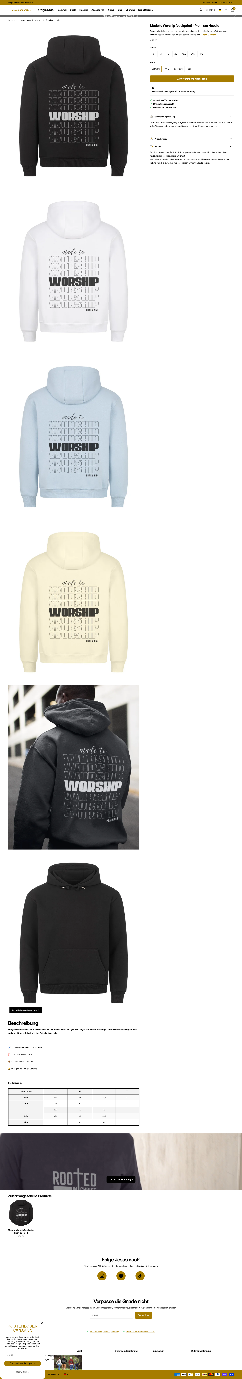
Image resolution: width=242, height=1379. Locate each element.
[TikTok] (140, 1275)
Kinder (111, 9)
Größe (153, 47)
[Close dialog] (42, 1323)
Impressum (158, 1351)
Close (235, 16)
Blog (120, 9)
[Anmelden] (225, 10)
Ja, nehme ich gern (22, 1363)
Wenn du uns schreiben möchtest (140, 1331)
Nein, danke (22, 1372)
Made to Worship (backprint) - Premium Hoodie (21, 1231)
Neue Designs (145, 9)
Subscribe (143, 1315)
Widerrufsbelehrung (201, 1351)
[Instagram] (102, 1275)
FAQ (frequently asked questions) (104, 1331)
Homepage (12, 20)
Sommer (62, 9)
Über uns (130, 9)
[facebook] (121, 1275)
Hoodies (83, 9)
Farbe (152, 62)
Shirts (73, 9)
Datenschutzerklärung (126, 1351)
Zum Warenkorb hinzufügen (192, 78)
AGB (79, 1351)
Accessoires (97, 9)
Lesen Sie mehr (209, 34)
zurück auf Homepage (121, 1179)
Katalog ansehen (20, 9)
